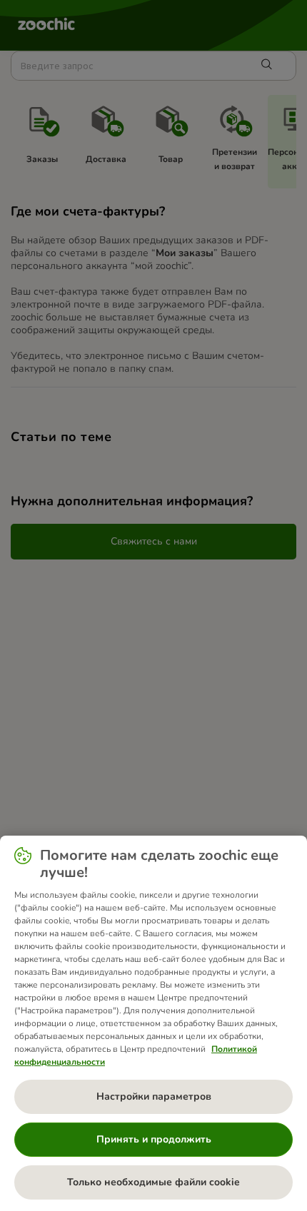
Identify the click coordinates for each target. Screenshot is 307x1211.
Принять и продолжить (153, 1139)
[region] (153, 1023)
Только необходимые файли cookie (153, 1182)
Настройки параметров (153, 1096)
